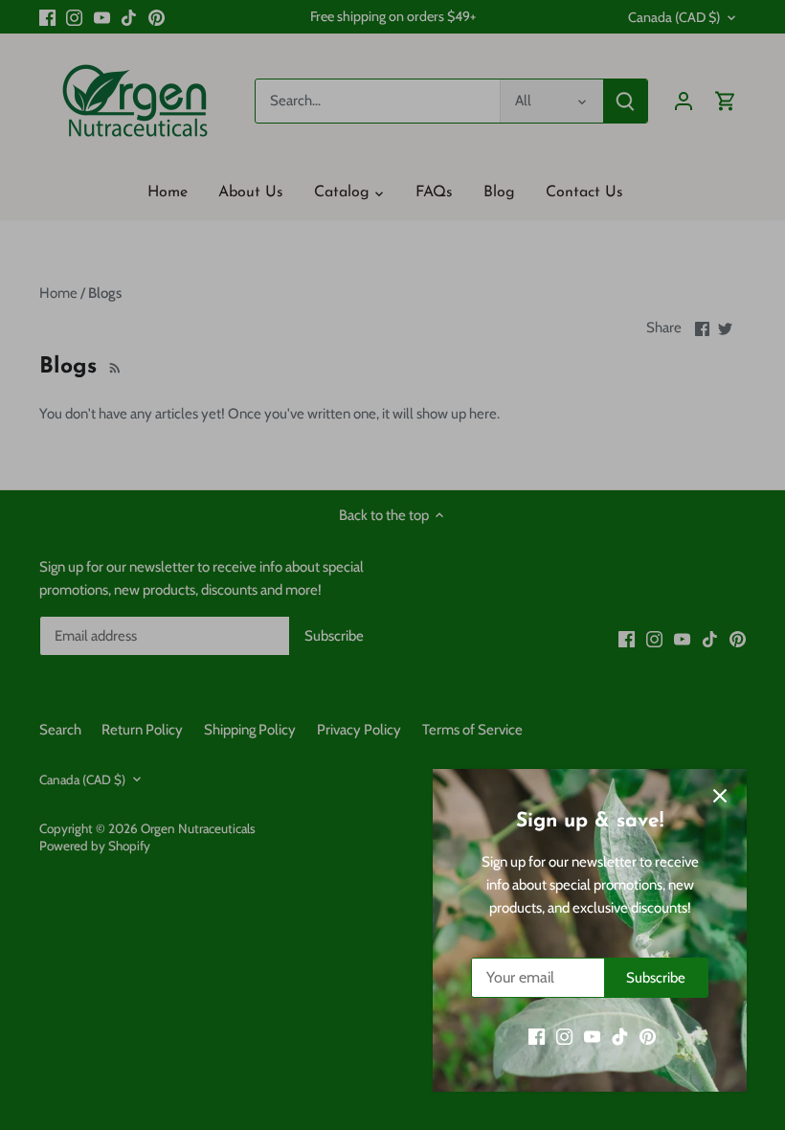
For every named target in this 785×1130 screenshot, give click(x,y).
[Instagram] (564, 1037)
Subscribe (655, 977)
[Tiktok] (620, 1037)
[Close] (720, 796)
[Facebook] (536, 1037)
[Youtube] (592, 1037)
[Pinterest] (647, 1037)
